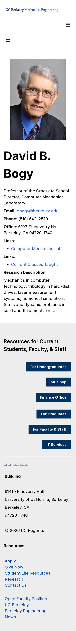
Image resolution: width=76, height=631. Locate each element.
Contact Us (16, 585)
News (10, 616)
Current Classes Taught (34, 264)
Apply (10, 561)
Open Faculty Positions (27, 598)
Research (14, 579)
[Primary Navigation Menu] (8, 41)
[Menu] (67, 24)
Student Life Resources (27, 573)
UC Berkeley (17, 604)
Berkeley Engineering (26, 610)
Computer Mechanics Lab (36, 248)
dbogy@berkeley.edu (38, 210)
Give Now (14, 567)
